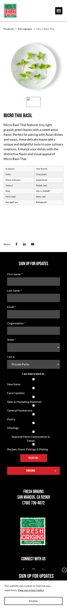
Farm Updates (16, 393)
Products (9, 28)
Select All (33, 458)
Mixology (13, 427)
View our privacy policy (31, 590)
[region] (33, 594)
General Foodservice (19, 410)
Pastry (11, 419)
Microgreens (25, 28)
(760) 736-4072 (33, 503)
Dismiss (33, 600)
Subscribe (30, 470)
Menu (58, 10)
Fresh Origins (11, 10)
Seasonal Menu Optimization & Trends (31, 438)
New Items (13, 384)
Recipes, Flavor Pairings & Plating (27, 449)
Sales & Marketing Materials (24, 401)
